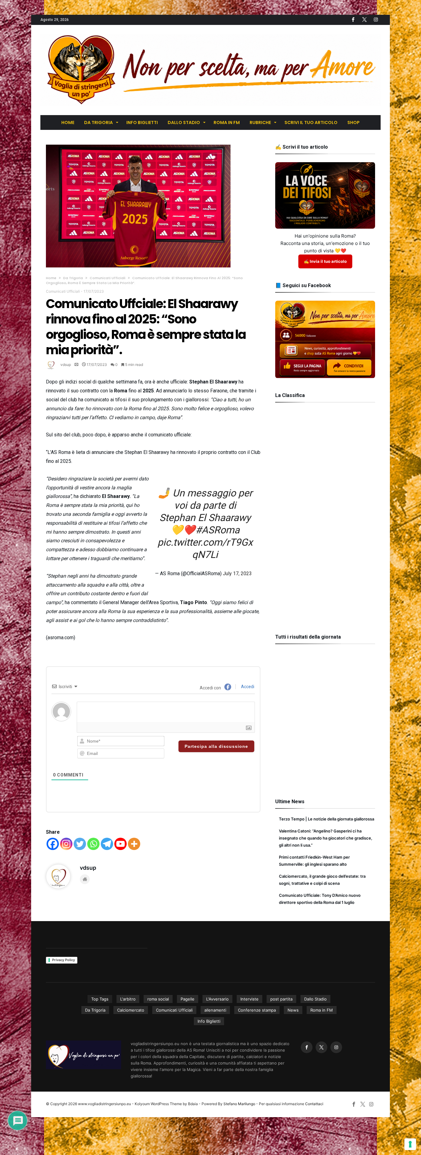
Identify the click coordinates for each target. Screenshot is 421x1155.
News (293, 1010)
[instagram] (376, 20)
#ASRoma (217, 530)
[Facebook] (353, 20)
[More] (134, 844)
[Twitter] (364, 20)
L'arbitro (128, 999)
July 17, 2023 (237, 573)
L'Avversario (217, 999)
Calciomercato (130, 1010)
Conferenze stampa (257, 1010)
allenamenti (215, 1010)
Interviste (249, 999)
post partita (281, 999)
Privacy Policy (63, 960)
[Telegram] (107, 844)
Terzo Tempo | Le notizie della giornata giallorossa (326, 818)
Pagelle (187, 999)
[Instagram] (66, 844)
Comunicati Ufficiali (107, 277)
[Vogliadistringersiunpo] (210, 34)
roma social (158, 999)
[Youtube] (120, 844)
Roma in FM (321, 1010)
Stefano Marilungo (239, 1103)
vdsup (65, 364)
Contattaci (314, 1103)
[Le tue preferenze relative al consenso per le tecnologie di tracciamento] (410, 1144)
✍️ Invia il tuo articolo (325, 261)
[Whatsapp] (93, 844)
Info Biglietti (209, 1021)
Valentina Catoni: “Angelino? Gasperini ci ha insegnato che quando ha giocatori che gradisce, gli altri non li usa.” (325, 838)
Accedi (247, 686)
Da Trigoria (73, 277)
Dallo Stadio (315, 999)
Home (51, 277)
